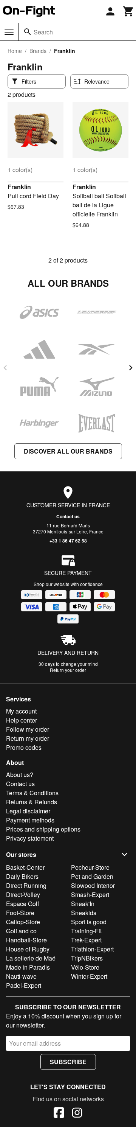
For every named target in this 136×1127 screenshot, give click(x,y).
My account (21, 711)
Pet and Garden (92, 876)
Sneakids (83, 912)
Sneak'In (82, 903)
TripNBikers (87, 958)
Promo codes (24, 747)
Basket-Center (25, 867)
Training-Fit (86, 930)
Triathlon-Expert (92, 949)
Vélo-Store (85, 967)
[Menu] (9, 32)
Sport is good (89, 921)
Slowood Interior (93, 885)
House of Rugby (27, 949)
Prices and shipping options (43, 829)
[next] (130, 367)
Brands (37, 50)
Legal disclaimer (28, 811)
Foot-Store (20, 912)
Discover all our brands (68, 451)
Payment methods (30, 820)
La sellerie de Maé (31, 958)
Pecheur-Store (90, 867)
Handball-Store (26, 940)
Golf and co (21, 930)
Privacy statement (30, 838)
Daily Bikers (22, 876)
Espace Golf (22, 903)
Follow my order (27, 729)
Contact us (68, 516)
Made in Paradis (28, 967)
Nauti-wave (21, 976)
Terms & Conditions (32, 792)
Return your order (68, 670)
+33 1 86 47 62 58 (68, 540)
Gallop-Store (23, 921)
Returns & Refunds (31, 801)
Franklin (19, 186)
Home (15, 50)
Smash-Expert (90, 894)
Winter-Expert (89, 976)
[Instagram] (77, 1114)
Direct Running (26, 885)
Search (43, 32)
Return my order (27, 738)
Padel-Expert (23, 985)
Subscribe (68, 1061)
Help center (21, 720)
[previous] (5, 367)
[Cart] (128, 11)
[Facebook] (59, 1114)
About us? (19, 774)
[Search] (27, 31)
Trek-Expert (86, 940)
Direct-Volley (23, 894)
